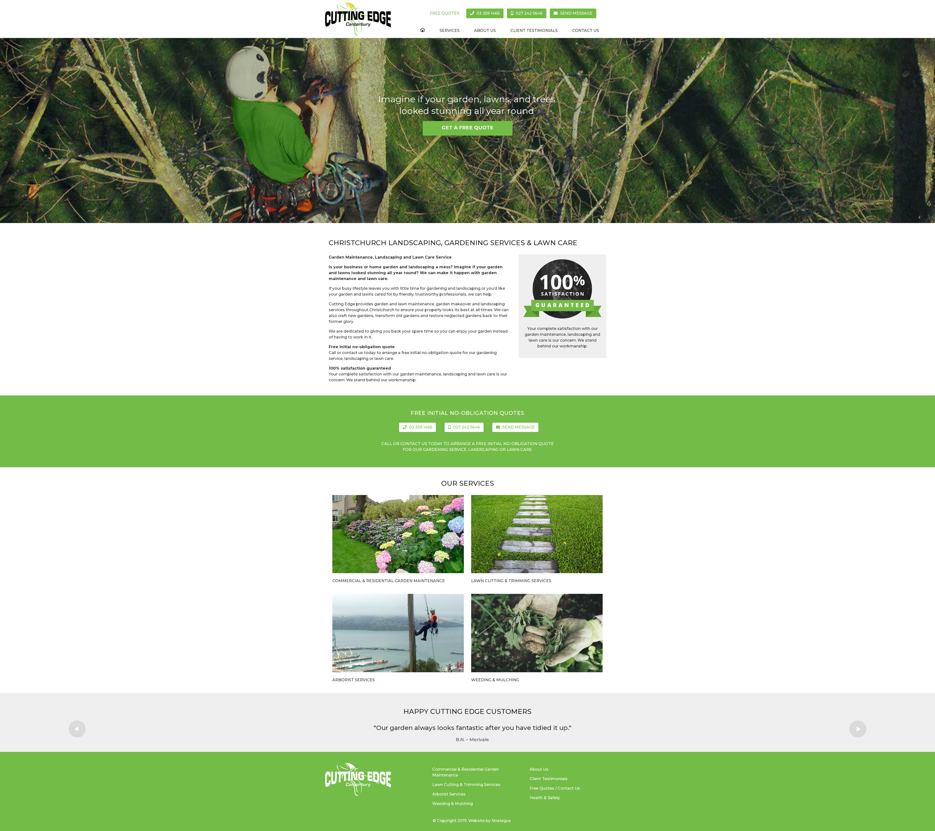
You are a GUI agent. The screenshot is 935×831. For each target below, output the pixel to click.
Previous (77, 729)
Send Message (576, 13)
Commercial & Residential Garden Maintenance (388, 581)
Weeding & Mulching (495, 680)
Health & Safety (545, 797)
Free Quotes (444, 13)
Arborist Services (353, 680)
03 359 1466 (488, 13)
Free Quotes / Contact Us (555, 788)
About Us (485, 30)
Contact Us (585, 30)
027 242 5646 (529, 13)
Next (857, 729)
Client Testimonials (534, 30)
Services (449, 30)
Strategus (501, 820)
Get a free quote (467, 128)
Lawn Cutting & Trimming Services (511, 581)
